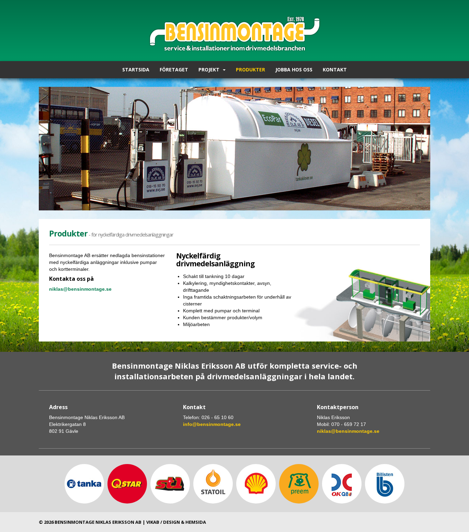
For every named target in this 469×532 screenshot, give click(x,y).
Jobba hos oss (293, 69)
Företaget (174, 69)
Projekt (208, 69)
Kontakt (335, 69)
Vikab (152, 522)
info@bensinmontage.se (212, 424)
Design (171, 522)
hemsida (195, 522)
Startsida (135, 69)
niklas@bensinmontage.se (348, 431)
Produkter (250, 69)
